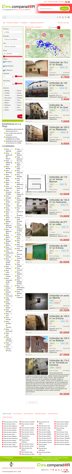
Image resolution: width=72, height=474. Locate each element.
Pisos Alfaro (7, 183)
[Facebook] (51, 470)
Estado (5, 59)
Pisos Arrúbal (8, 205)
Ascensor (20, 95)
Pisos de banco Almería (10, 430)
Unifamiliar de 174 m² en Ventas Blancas (58, 179)
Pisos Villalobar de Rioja (19, 282)
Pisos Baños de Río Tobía (9, 225)
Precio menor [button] (62, 23)
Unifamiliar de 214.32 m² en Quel (58, 106)
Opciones (6, 88)
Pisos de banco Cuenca (27, 430)
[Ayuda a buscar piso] (68, 17)
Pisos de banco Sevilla (62, 424)
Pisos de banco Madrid (45, 432)
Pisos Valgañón (19, 273)
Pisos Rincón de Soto (20, 188)
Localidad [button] (24, 23)
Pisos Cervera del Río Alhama (8, 261)
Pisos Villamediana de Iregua (20, 287)
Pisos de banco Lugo (44, 430)
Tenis (18, 100)
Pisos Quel (18, 179)
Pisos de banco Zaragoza (63, 444)
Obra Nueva (8, 61)
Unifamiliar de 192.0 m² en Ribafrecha (59, 128)
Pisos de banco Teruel (62, 432)
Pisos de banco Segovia (62, 422)
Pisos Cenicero (8, 256)
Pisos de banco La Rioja (27, 454)
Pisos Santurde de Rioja (19, 229)
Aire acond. (8, 98)
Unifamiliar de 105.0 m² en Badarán (59, 339)
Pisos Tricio (18, 261)
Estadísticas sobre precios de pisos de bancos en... (14, 130)
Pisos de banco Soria (61, 426)
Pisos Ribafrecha (20, 183)
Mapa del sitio (47, 459)
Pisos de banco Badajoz (10, 436)
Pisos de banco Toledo (62, 434)
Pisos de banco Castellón (28, 422)
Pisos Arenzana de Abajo (9, 192)
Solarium (7, 100)
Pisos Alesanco (8, 175)
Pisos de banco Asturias (10, 432)
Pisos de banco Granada (27, 434)
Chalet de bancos (7, 417)
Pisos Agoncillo (8, 150)
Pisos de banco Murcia (45, 436)
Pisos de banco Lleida (44, 428)
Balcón (6, 103)
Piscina (19, 90)
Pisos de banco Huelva (27, 444)
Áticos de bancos (28, 413)
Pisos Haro (7, 314)
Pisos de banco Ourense (45, 440)
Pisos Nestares (19, 175)
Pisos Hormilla (8, 318)
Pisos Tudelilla (19, 265)
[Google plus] (61, 470)
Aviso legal (57, 458)
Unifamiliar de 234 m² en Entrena (58, 246)
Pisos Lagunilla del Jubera (9, 339)
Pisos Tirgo (18, 241)
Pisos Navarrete (20, 172)
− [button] (28, 35)
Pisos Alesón (8, 179)
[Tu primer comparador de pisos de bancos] (18, 7)
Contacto (56, 459)
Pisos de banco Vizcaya (62, 440)
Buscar (64, 8)
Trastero (7, 93)
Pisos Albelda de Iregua (9, 162)
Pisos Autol (7, 213)
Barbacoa (7, 105)
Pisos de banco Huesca (27, 446)
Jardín (6, 107)
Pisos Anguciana (9, 187)
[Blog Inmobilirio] (64, 470)
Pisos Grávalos (8, 310)
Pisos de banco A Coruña (10, 422)
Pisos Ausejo (8, 209)
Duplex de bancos (53, 413)
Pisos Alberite (8, 167)
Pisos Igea (7, 334)
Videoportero (21, 98)
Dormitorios (6, 81)
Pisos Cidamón (8, 267)
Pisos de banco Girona (27, 432)
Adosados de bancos (36, 23)
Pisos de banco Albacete (10, 426)
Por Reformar (8, 70)
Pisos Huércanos (9, 330)
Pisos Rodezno (19, 199)
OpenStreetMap (66, 57)
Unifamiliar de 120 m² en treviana (58, 84)
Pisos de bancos (17, 413)
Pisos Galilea (8, 299)
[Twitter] (53, 470)
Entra (45, 2)
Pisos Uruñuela (19, 269)
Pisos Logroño (19, 150)
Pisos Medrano (19, 154)
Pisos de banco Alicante (10, 428)
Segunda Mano (9, 66)
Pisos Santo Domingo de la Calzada (19, 221)
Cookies (65, 458)
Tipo (4, 43)
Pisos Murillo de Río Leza (20, 159)
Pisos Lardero (8, 344)
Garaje (19, 93)
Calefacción (20, 110)
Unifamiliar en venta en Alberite (59, 296)
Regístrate (51, 2)
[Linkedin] (59, 470)
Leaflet (57, 57)
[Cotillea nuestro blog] (65, 17)
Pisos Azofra (8, 217)
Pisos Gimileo (8, 303)
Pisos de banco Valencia (62, 436)
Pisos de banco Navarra (45, 438)
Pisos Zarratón (19, 292)
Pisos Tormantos (20, 245)
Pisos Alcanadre (9, 171)
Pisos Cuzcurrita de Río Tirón (9, 281)
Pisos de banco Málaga (45, 434)
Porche (19, 103)
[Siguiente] (58, 27)
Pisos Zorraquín (20, 296)
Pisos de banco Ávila (9, 434)
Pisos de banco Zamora (62, 442)
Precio (5, 50)
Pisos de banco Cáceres (10, 442)
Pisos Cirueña (8, 275)
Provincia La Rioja (12, 23)
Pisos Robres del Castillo (20, 194)
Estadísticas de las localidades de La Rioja (13, 138)
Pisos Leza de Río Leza (8, 349)
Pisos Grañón (8, 307)
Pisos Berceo (8, 236)
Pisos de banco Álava (9, 424)
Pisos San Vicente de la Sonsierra (20, 211)
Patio (18, 107)
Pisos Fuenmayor (9, 295)
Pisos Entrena (8, 287)
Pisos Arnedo (8, 201)
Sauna (19, 105)
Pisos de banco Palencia (45, 442)
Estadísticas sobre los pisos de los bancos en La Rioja (14, 142)
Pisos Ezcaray (8, 291)
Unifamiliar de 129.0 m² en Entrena (59, 317)
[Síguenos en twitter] (60, 17)
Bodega (6, 90)
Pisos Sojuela (19, 234)
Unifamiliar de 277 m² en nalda (58, 223)
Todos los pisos (7, 413)
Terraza (6, 95)
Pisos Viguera (19, 277)
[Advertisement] (47, 160)
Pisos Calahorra (9, 248)
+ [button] (28, 32)
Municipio (6, 36)
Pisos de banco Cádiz (9, 444)
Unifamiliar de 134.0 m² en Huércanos (59, 201)
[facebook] (57, 17)
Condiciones (49, 458)
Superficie (6, 73)
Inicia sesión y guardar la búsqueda (33, 27)
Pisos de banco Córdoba (27, 428)
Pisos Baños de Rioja (8, 231)
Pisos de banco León (44, 426)
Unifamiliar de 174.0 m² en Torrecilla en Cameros (59, 362)
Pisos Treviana (19, 257)
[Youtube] (56, 470)
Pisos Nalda (18, 168)
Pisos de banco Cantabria (11, 446)
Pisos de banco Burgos (10, 440)
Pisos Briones (8, 244)
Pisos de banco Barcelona (11, 438)
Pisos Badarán (8, 220)
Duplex (6, 110)
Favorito (29, 77)
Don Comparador (38, 458)
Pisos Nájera (19, 164)
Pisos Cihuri (7, 271)
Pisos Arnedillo (8, 197)
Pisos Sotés (18, 238)
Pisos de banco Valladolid (63, 438)
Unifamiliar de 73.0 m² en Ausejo (58, 63)
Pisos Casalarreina (9, 252)
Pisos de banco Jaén (26, 452)
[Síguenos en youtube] (63, 17)
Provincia (6, 29)
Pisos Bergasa (8, 240)
